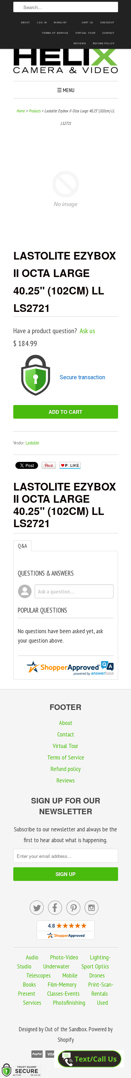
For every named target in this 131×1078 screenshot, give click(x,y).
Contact (108, 33)
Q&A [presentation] (22, 545)
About (25, 22)
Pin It (49, 465)
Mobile (70, 975)
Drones (97, 975)
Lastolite (32, 443)
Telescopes (38, 975)
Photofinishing (69, 1002)
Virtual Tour (85, 33)
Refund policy (104, 43)
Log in (42, 22)
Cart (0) (87, 22)
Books (29, 984)
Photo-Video (64, 957)
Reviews (80, 43)
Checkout (107, 22)
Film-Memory (62, 984)
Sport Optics (95, 966)
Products (35, 110)
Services (32, 1002)
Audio (32, 957)
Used (102, 1002)
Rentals (100, 993)
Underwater (56, 966)
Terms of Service (55, 33)
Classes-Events (63, 993)
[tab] (22, 545)
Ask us (87, 330)
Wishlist (60, 22)
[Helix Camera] (65, 61)
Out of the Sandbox (66, 1029)
